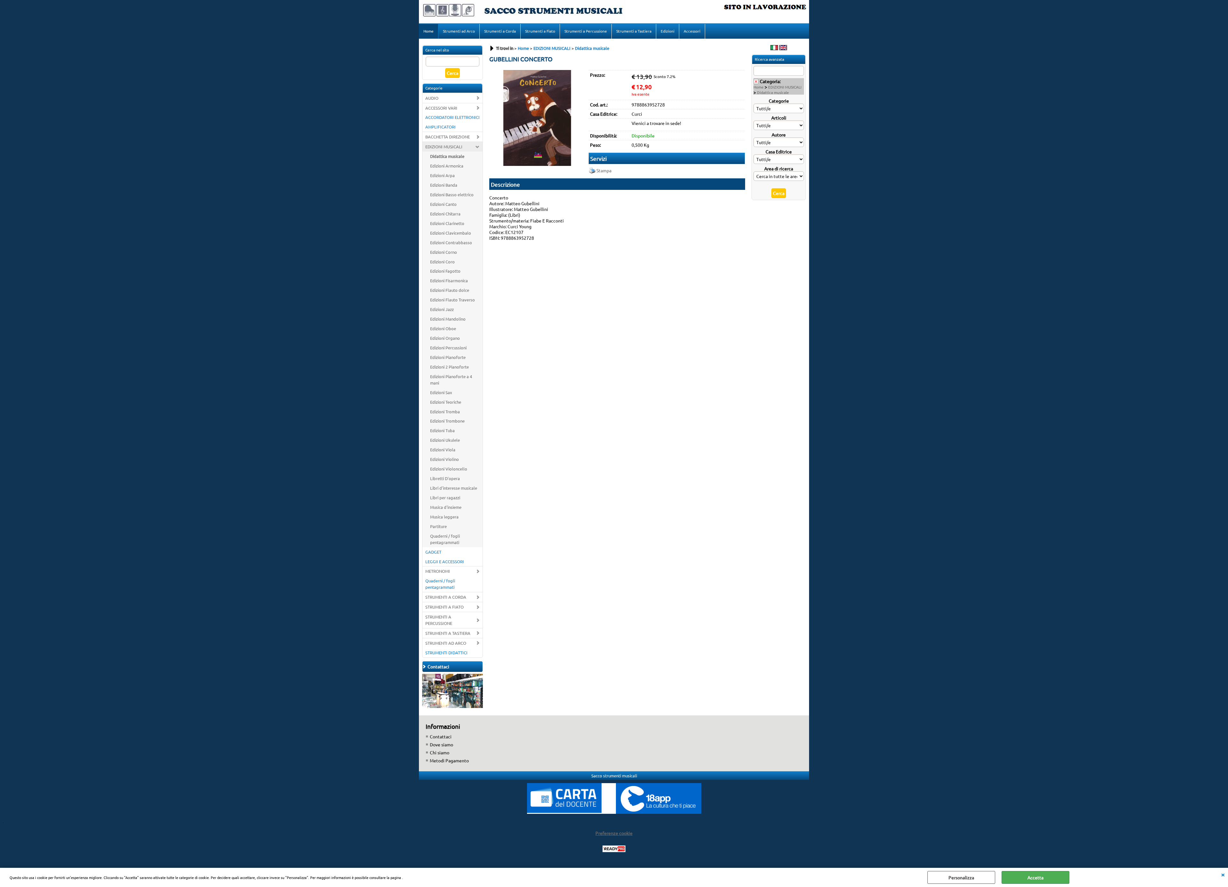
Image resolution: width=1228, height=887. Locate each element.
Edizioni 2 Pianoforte (449, 367)
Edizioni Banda (443, 185)
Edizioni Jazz (442, 309)
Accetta (1035, 877)
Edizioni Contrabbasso (451, 242)
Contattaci (441, 736)
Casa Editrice (779, 151)
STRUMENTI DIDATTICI (446, 652)
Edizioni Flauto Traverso (452, 299)
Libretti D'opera (445, 478)
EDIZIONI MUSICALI (443, 146)
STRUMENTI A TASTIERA (447, 633)
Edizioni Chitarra (445, 213)
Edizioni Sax (441, 392)
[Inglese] (783, 48)
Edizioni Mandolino (448, 319)
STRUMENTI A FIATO (444, 607)
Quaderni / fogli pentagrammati (445, 539)
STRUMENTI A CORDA (445, 597)
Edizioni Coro (442, 261)
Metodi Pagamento (449, 760)
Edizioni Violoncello (448, 468)
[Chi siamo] (452, 706)
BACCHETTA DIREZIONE (447, 136)
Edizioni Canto (443, 204)
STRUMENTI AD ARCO (445, 643)
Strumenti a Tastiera (633, 31)
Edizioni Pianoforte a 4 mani (451, 379)
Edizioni (667, 31)
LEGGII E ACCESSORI (444, 561)
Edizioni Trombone (447, 421)
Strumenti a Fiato (540, 31)
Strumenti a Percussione (585, 31)
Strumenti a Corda (500, 31)
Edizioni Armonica (446, 165)
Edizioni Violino (444, 459)
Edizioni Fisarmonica (449, 280)
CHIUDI (1223, 874)
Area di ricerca (778, 168)
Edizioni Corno (443, 252)
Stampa (603, 170)
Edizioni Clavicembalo (450, 233)
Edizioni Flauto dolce (449, 290)
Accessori (692, 31)
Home (428, 31)
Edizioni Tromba (445, 411)
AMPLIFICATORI (440, 126)
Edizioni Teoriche (445, 402)
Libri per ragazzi (445, 497)
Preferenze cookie (614, 833)
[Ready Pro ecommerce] (614, 848)
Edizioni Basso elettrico (452, 194)
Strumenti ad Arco (459, 31)
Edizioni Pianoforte (448, 357)
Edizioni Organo (445, 338)
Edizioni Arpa (442, 175)
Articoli (778, 118)
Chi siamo (439, 752)
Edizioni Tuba (442, 430)
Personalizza (961, 877)
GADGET (433, 552)
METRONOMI (437, 571)
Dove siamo (441, 744)
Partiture (438, 526)
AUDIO (431, 98)
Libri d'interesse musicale (453, 488)
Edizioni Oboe (443, 328)
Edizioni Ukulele (445, 440)
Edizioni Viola (442, 449)
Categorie (779, 101)
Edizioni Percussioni (448, 347)
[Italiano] (774, 48)
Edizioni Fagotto (445, 271)
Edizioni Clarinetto (447, 223)
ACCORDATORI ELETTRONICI (452, 117)
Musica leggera (444, 516)
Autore (779, 134)
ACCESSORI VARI (441, 108)
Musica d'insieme (445, 507)
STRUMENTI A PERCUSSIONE (438, 620)
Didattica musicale (447, 156)
